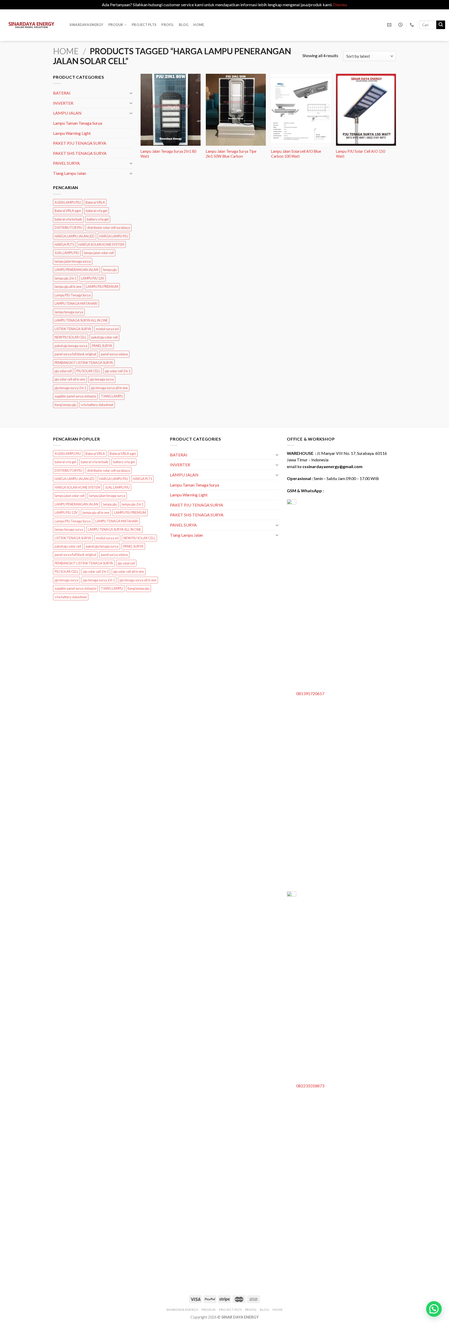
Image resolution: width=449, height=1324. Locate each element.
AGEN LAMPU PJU (68, 202)
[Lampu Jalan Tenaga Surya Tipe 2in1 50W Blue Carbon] (236, 110)
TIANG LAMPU (112, 396)
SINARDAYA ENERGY (86, 25)
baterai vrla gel (96, 211)
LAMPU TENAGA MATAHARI (76, 304)
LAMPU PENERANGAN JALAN (76, 270)
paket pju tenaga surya (71, 346)
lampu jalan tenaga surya (73, 261)
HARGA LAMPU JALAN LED (75, 236)
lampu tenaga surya (69, 312)
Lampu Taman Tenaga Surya (77, 123)
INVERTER (63, 103)
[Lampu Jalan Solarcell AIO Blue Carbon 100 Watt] (301, 110)
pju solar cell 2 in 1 (117, 371)
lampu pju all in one (68, 287)
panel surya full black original (75, 354)
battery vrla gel (98, 219)
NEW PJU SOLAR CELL (71, 337)
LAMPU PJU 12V (92, 278)
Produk (115, 25)
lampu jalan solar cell (99, 253)
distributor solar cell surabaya (108, 227)
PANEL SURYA (66, 163)
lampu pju (110, 270)
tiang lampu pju (65, 405)
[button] (434, 1309)
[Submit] (440, 25)
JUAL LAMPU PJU (67, 253)
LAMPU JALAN (67, 113)
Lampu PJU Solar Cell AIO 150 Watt (360, 153)
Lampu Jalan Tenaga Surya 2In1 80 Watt (168, 153)
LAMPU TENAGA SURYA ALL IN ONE (81, 320)
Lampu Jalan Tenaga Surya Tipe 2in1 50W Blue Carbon (231, 153)
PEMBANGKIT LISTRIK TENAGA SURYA (84, 363)
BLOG (183, 25)
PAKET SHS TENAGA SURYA (80, 153)
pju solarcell (63, 371)
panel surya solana (114, 354)
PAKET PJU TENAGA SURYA (79, 143)
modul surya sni (107, 329)
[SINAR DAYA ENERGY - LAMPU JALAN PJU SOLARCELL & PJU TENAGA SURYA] (31, 25)
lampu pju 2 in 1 (65, 278)
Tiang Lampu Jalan (69, 173)
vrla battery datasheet (97, 405)
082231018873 (310, 1085)
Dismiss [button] (340, 4)
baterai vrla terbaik (68, 219)
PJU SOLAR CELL (88, 371)
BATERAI (61, 93)
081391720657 (310, 693)
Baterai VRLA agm (68, 211)
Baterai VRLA (95, 202)
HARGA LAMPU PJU (113, 236)
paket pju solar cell (104, 337)
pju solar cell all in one (70, 379)
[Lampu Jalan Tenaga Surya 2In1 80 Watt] (171, 110)
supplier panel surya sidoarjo (75, 396)
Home (198, 25)
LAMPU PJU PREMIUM (102, 287)
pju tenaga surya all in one (109, 388)
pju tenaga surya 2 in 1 (70, 388)
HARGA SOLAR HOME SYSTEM (101, 244)
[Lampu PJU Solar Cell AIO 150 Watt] (366, 110)
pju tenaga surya (102, 379)
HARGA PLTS (64, 244)
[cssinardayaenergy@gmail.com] (390, 25)
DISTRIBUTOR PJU (68, 227)
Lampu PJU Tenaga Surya (73, 295)
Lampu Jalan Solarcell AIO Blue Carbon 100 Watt (296, 153)
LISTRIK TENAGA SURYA (73, 329)
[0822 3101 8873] (412, 25)
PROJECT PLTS (144, 25)
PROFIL (167, 25)
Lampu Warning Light (72, 133)
